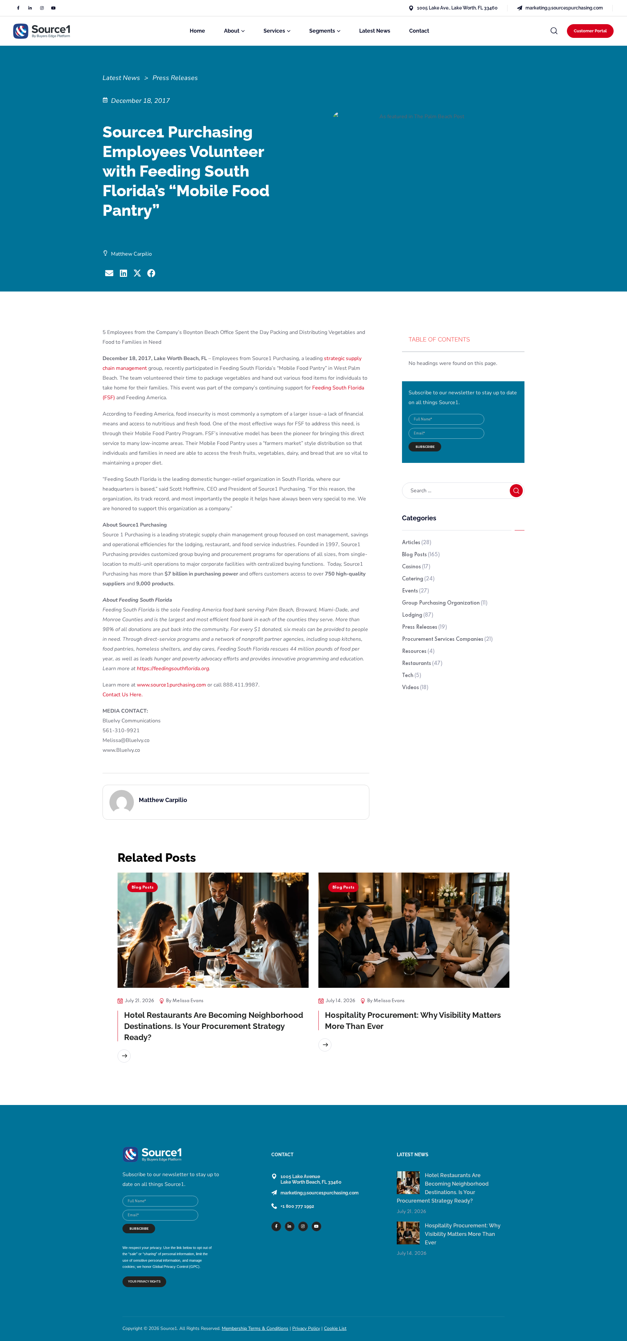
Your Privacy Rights (144, 1281)
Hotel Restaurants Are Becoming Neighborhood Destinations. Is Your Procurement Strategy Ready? (213, 1026)
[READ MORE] (124, 1056)
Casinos (416, 567)
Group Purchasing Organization (445, 603)
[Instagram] (42, 8)
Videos (415, 687)
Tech (411, 675)
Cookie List (335, 1328)
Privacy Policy (306, 1328)
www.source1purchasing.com (171, 684)
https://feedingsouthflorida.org (173, 668)
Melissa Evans (187, 1001)
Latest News (121, 77)
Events (415, 591)
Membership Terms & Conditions (255, 1328)
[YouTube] (53, 8)
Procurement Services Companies (447, 639)
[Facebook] (18, 8)
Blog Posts (421, 555)
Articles (416, 542)
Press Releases (424, 627)
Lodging (417, 615)
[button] (554, 31)
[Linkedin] (30, 8)
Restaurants (422, 663)
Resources (418, 651)
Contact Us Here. (123, 694)
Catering (418, 579)
